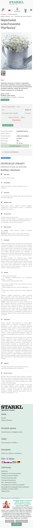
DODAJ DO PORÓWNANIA (11, 152)
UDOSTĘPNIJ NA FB (5, 157)
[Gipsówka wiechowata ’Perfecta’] (16, 50)
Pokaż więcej (4, 99)
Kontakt (3, 418)
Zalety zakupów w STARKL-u (9, 442)
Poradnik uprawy (14, 146)
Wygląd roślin (5, 491)
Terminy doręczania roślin (8, 478)
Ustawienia (10, 521)
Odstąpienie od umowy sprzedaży (11, 473)
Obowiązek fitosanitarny (8, 480)
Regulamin (4, 471)
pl (9, 10)
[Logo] (16, 3)
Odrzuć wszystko (21, 521)
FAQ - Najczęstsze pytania (8, 482)
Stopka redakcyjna (6, 420)
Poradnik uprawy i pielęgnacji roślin (11, 432)
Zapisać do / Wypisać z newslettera (11, 453)
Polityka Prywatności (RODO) (9, 475)
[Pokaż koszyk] (25, 10)
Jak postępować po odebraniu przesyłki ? (13, 484)
